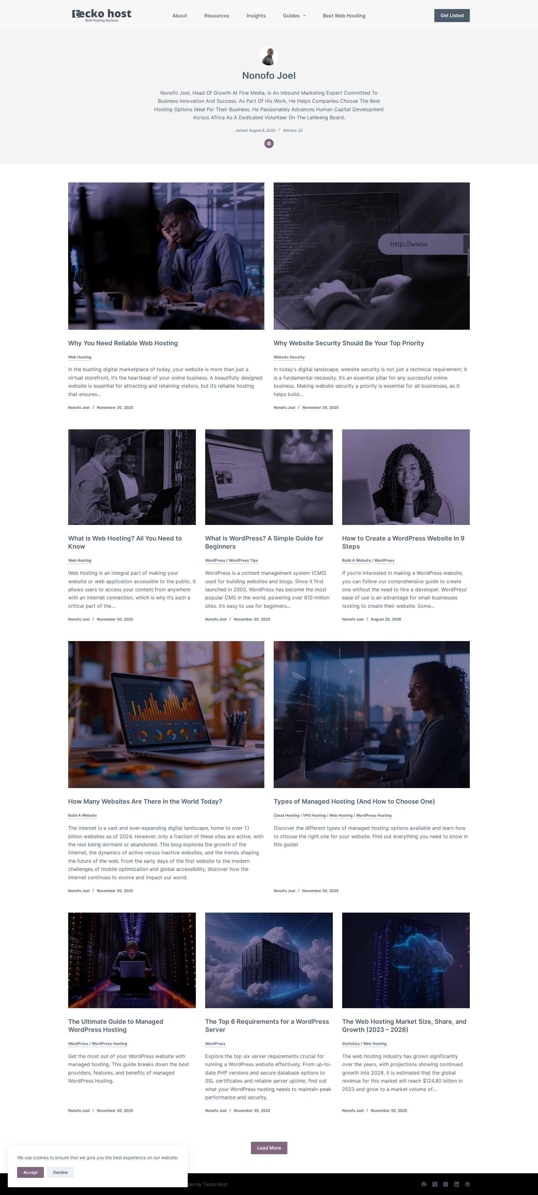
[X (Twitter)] (434, 1184)
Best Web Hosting (344, 15)
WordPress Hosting (374, 815)
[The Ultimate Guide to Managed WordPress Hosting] (132, 960)
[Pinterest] (467, 1184)
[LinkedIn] (456, 1184)
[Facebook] (424, 1184)
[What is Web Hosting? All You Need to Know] (132, 477)
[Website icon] (269, 143)
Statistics (351, 1043)
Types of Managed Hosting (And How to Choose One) (354, 801)
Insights (256, 15)
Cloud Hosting (287, 815)
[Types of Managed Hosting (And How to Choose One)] (372, 714)
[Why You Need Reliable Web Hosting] (166, 256)
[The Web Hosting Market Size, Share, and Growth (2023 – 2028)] (406, 960)
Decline (60, 1172)
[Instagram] (445, 1184)
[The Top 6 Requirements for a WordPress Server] (269, 960)
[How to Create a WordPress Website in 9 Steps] (406, 477)
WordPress (215, 560)
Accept (30, 1172)
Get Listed (452, 15)
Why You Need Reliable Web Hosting (123, 343)
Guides (291, 15)
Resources (216, 15)
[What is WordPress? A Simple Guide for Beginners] (269, 477)
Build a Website (356, 560)
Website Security (289, 357)
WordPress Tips (243, 560)
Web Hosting (80, 357)
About (179, 15)
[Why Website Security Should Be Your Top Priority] (372, 256)
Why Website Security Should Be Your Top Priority (349, 343)
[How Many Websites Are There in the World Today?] (166, 714)
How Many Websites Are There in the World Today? (145, 801)
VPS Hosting (314, 815)
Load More (269, 1148)
